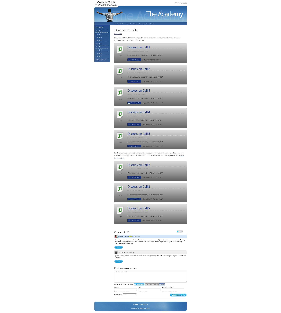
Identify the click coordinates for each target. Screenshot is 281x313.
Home (135, 304)
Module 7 (98, 50)
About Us (144, 304)
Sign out (184, 3)
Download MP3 (135, 59)
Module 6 (98, 47)
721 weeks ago (136, 236)
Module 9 (98, 56)
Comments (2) (118, 34)
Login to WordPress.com (152, 284)
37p (130, 236)
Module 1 (98, 31)
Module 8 (98, 53)
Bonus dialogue (100, 59)
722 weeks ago (130, 252)
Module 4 (98, 40)
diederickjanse (124, 236)
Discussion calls (126, 30)
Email (139, 287)
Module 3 (98, 37)
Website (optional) (168, 287)
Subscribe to (118, 294)
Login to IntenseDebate (139, 284)
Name (116, 287)
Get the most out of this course (140, 24)
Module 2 (98, 34)
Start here (119, 24)
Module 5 (98, 44)
